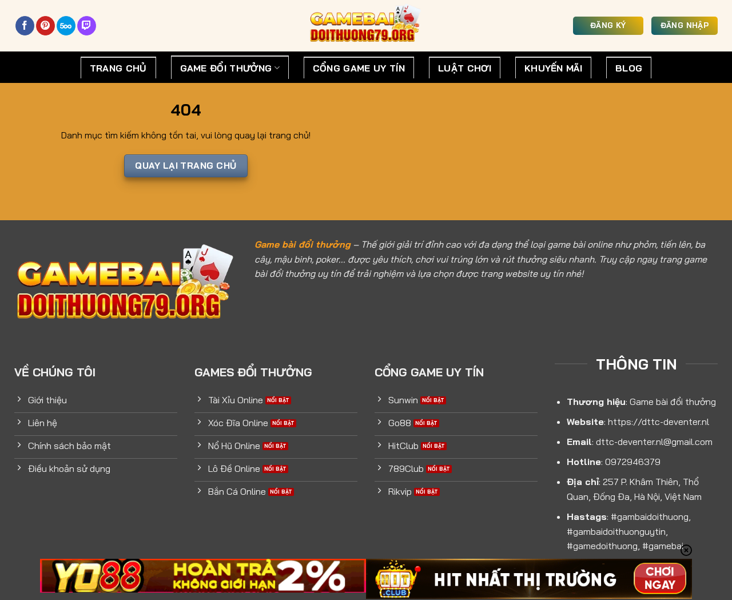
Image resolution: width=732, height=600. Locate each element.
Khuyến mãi (553, 68)
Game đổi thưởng (226, 68)
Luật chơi (464, 68)
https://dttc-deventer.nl (658, 421)
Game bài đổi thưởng (302, 244)
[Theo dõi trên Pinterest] (45, 25)
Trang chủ (118, 68)
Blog (628, 68)
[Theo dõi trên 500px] (66, 25)
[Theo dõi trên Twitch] (86, 25)
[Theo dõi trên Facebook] (24, 25)
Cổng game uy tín (359, 68)
